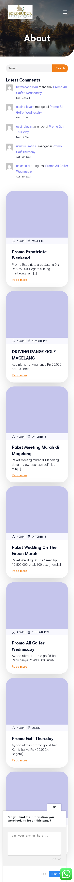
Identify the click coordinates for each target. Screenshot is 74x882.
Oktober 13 (39, 436)
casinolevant (25, 126)
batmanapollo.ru (27, 87)
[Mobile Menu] (65, 12)
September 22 (41, 632)
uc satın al (23, 166)
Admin (20, 241)
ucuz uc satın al (26, 146)
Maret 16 (38, 241)
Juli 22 (36, 727)
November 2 (39, 340)
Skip (43, 873)
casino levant (25, 107)
